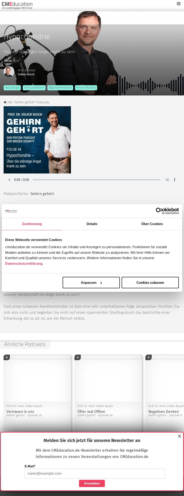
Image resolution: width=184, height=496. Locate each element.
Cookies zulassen (150, 282)
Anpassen (88, 282)
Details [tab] (92, 224)
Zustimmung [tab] (32, 224)
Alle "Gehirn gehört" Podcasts (28, 102)
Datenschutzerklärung (23, 263)
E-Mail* (30, 466)
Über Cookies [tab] (152, 224)
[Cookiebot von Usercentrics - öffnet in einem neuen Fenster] (159, 211)
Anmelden (92, 483)
